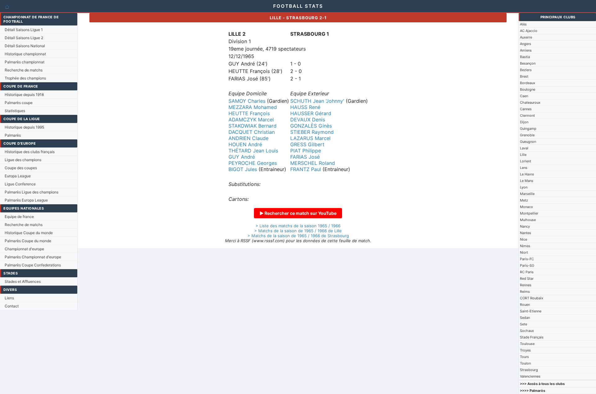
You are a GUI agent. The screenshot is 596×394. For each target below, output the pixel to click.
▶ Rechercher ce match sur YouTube (298, 213)
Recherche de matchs (24, 70)
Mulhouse (528, 220)
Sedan (525, 317)
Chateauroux (530, 102)
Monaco (526, 207)
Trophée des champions (25, 78)
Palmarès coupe (19, 102)
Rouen (525, 304)
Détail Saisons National (25, 45)
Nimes (525, 246)
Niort (524, 252)
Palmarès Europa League (26, 200)
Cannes (526, 109)
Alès (523, 24)
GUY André (241, 157)
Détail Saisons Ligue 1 (24, 29)
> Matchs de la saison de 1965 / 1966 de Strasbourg (298, 235)
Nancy (525, 226)
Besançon (527, 63)
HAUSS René (305, 107)
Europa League (18, 176)
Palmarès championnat (24, 62)
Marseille (527, 194)
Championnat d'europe (24, 249)
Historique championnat (25, 54)
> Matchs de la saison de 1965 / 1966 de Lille (298, 230)
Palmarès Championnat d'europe (33, 257)
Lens (523, 167)
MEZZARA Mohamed (252, 107)
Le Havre (527, 174)
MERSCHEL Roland (312, 163)
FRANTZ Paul (305, 169)
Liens (9, 298)
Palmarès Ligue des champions (31, 192)
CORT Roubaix (531, 298)
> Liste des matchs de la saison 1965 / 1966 (298, 225)
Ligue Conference (20, 184)
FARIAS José (305, 157)
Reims (525, 291)
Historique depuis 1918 (24, 94)
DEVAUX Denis (307, 119)
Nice (523, 239)
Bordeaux (527, 83)
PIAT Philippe (305, 150)
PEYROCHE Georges (252, 163)
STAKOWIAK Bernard (252, 126)
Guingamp (528, 128)
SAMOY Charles (246, 101)
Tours (524, 357)
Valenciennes (530, 376)
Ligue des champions (23, 159)
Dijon (524, 122)
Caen (524, 96)
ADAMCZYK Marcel (251, 119)
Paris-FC (527, 259)
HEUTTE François (249, 113)
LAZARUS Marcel (310, 138)
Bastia (525, 57)
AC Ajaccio (528, 31)
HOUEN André (245, 144)
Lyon (523, 187)
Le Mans (526, 181)
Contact (12, 306)
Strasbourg (529, 370)
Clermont (527, 115)
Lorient (525, 161)
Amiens (526, 50)
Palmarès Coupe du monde (28, 240)
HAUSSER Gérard (310, 113)
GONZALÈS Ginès (311, 126)
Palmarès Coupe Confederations (33, 265)
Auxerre (526, 37)
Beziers (526, 70)
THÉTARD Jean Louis (253, 150)
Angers (525, 44)
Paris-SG (527, 265)
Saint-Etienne (530, 311)
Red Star (527, 278)
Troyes (525, 350)
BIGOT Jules (242, 169)
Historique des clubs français (30, 151)
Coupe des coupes (21, 167)
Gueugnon (528, 141)
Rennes (525, 285)
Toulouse (527, 344)
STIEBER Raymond (312, 132)
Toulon (525, 363)
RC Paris (527, 272)
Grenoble (527, 135)
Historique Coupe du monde (29, 232)
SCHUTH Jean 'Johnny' (317, 101)
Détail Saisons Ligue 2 (24, 37)
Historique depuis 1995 (24, 127)
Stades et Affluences (23, 281)
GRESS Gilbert (307, 144)
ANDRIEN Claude (248, 138)
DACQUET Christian (251, 132)
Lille (523, 154)
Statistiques (15, 110)
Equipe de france (19, 216)
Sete (523, 324)
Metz (524, 200)
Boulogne (527, 89)
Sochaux (527, 330)
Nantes (525, 233)
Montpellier (529, 213)
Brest (524, 76)
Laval (524, 148)
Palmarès (13, 135)
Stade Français (532, 337)
